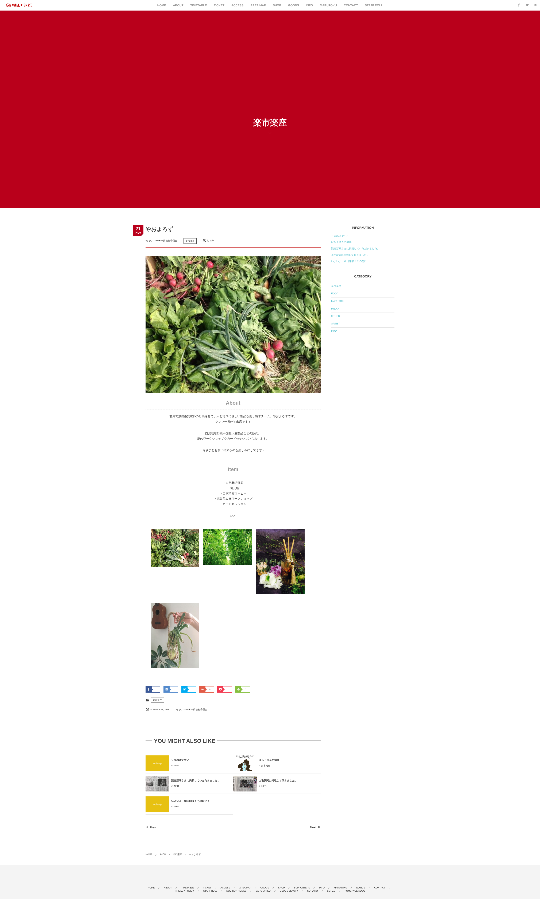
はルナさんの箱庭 (269, 760)
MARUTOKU (328, 5)
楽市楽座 (190, 241)
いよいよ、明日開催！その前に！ (190, 800)
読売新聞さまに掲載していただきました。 (195, 780)
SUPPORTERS (302, 888)
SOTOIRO (312, 891)
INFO (309, 5)
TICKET (219, 5)
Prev (153, 827)
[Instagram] (536, 5)
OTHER (335, 316)
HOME (161, 5)
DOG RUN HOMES (236, 891)
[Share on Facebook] (519, 5)
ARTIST (335, 323)
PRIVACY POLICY (184, 891)
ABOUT (178, 5)
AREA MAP (258, 5)
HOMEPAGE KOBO (354, 891)
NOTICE (360, 888)
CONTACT (351, 5)
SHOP (277, 5)
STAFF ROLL (374, 5)
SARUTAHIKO (263, 891)
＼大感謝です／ (180, 760)
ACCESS (237, 5)
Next (313, 827)
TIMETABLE (198, 5)
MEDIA (335, 308)
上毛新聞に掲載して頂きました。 (278, 780)
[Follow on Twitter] (527, 5)
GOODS (293, 5)
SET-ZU (331, 891)
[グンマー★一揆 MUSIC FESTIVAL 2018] (19, 5)
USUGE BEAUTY (289, 891)
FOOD (334, 293)
